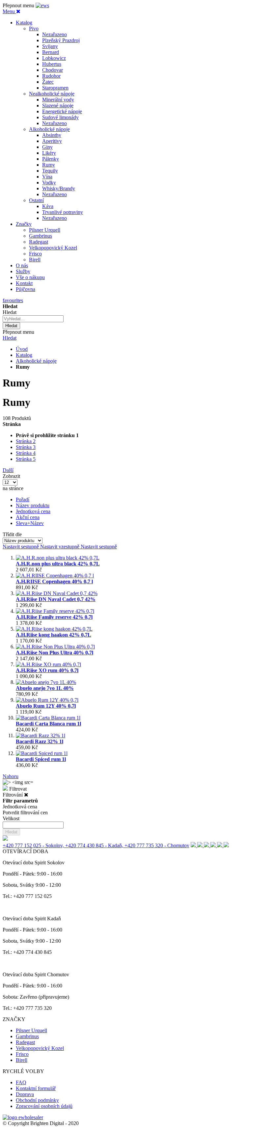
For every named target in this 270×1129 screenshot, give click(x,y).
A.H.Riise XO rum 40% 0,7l (47, 670)
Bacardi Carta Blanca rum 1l (48, 723)
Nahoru (10, 776)
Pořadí (22, 499)
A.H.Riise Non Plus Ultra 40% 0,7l (54, 652)
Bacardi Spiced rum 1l (41, 759)
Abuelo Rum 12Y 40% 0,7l (46, 706)
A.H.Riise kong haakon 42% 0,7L (53, 635)
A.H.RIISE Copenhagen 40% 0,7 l (54, 581)
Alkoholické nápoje (36, 361)
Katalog (24, 355)
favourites (13, 300)
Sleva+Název (30, 523)
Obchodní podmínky (37, 1100)
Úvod (22, 349)
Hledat (9, 338)
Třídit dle (12, 534)
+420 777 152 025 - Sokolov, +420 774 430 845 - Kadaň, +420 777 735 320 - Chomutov (96, 845)
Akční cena (28, 517)
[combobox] (33, 318)
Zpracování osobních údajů (44, 1106)
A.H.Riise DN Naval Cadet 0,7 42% (55, 599)
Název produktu (32, 505)
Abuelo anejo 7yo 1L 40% (45, 688)
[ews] (42, 5)
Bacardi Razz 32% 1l (39, 741)
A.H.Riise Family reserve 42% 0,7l (54, 617)
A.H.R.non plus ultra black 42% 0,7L (58, 563)
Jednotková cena (33, 511)
